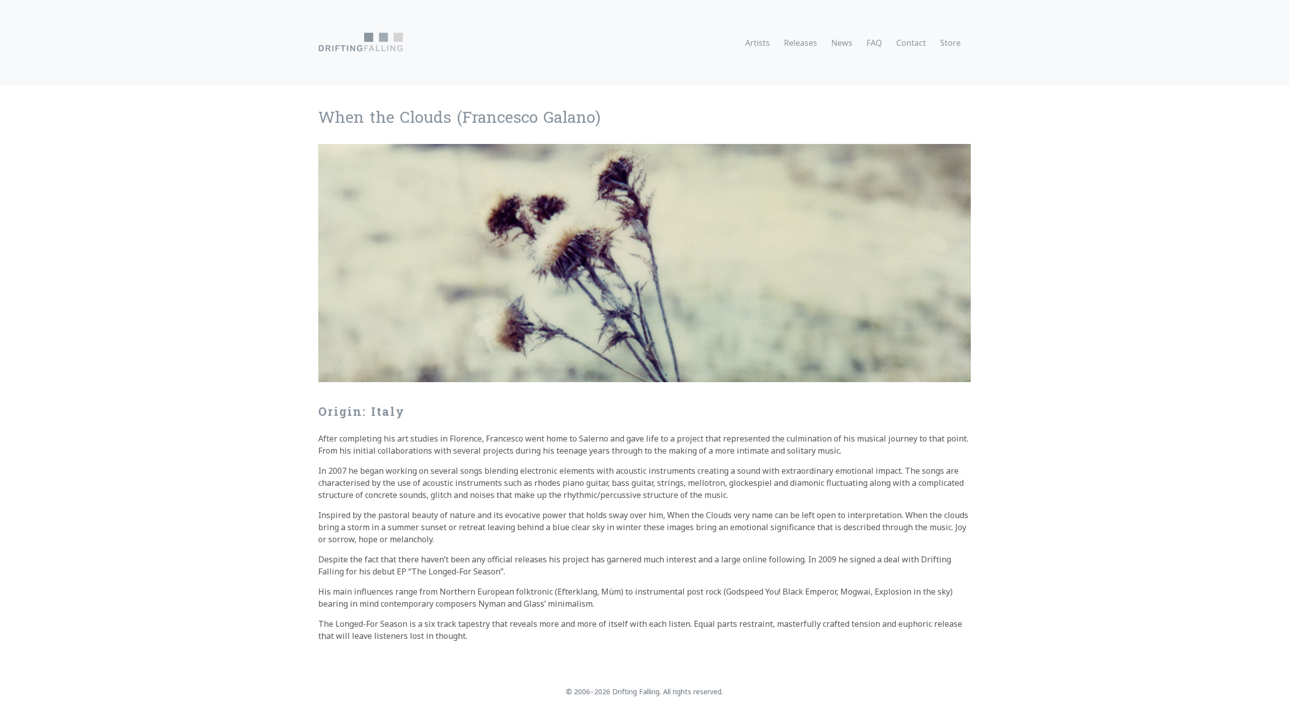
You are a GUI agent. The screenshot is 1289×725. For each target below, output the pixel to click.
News (841, 42)
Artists (757, 42)
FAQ (874, 42)
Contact (911, 42)
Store (950, 42)
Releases (800, 42)
